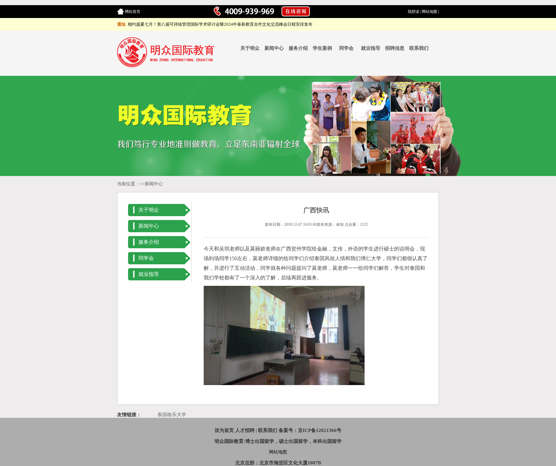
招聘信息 (394, 48)
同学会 (346, 48)
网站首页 (132, 11)
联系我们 (419, 48)
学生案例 (322, 48)
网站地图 (429, 11)
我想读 (413, 11)
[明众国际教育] (166, 65)
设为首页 (224, 430)
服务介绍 (298, 48)
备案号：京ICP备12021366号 (310, 430)
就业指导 (370, 48)
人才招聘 (245, 430)
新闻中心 (274, 48)
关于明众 (250, 48)
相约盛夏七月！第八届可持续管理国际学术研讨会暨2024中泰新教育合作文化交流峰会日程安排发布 (220, 24)
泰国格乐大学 (171, 414)
